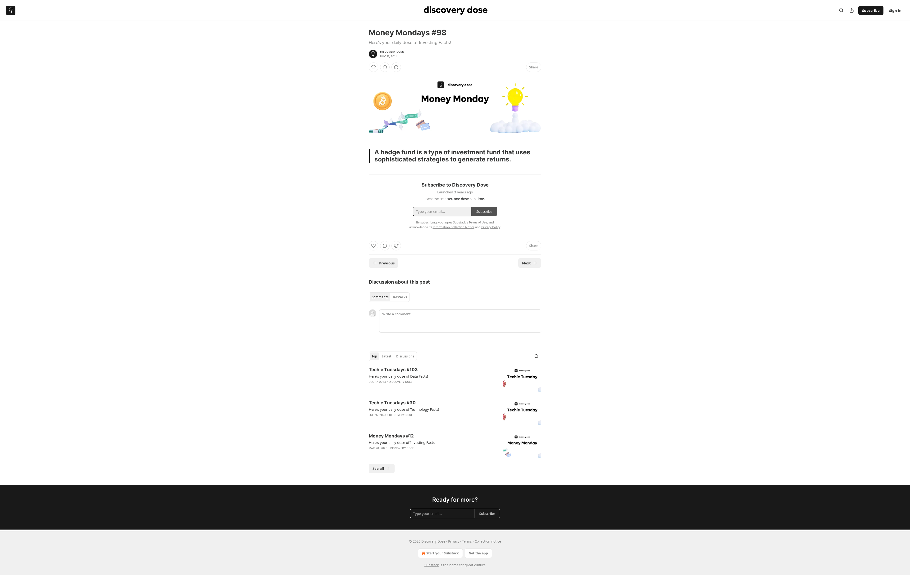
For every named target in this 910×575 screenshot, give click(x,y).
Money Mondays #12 (391, 436)
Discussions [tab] (405, 356)
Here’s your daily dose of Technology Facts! (404, 409)
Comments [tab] (380, 297)
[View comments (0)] (385, 67)
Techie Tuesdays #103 (393, 369)
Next (526, 263)
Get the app (478, 553)
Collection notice (488, 541)
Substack (431, 565)
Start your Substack (442, 553)
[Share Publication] (851, 10)
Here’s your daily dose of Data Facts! (398, 376)
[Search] (841, 10)
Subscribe (871, 10)
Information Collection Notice (453, 227)
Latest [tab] (386, 356)
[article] (455, 379)
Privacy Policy (490, 227)
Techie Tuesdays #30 (392, 403)
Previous (387, 263)
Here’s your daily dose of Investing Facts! (402, 442)
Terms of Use (478, 222)
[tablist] (389, 297)
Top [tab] (374, 356)
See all (378, 468)
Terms (467, 541)
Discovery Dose (392, 51)
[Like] (373, 67)
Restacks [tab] (400, 297)
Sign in (895, 10)
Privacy (453, 541)
